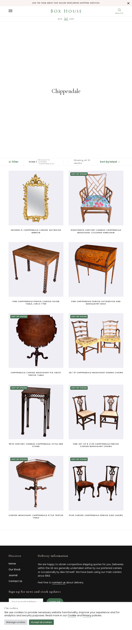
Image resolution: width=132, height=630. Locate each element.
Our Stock (14, 569)
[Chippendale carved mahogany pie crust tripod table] (36, 340)
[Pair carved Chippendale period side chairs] (96, 483)
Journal (13, 575)
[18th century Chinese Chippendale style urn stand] (36, 412)
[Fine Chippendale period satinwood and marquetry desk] (96, 269)
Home (32, 162)
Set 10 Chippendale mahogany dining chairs (96, 372)
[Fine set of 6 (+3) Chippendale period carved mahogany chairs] (96, 412)
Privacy (86, 615)
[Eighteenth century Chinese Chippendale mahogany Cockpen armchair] (96, 198)
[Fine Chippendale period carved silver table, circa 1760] (36, 269)
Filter (15, 162)
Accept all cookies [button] (41, 622)
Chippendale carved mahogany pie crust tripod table (36, 373)
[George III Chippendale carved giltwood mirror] (36, 198)
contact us (58, 582)
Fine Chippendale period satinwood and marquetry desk (96, 302)
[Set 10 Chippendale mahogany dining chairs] (96, 340)
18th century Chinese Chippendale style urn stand (36, 445)
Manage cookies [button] (15, 622)
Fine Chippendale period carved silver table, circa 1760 (36, 302)
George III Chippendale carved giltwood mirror (36, 231)
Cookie (72, 615)
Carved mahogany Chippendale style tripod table (36, 516)
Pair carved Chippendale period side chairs (96, 515)
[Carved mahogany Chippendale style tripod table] (36, 483)
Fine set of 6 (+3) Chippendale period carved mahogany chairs (96, 445)
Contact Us (15, 581)
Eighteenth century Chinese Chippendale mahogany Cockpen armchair (96, 231)
